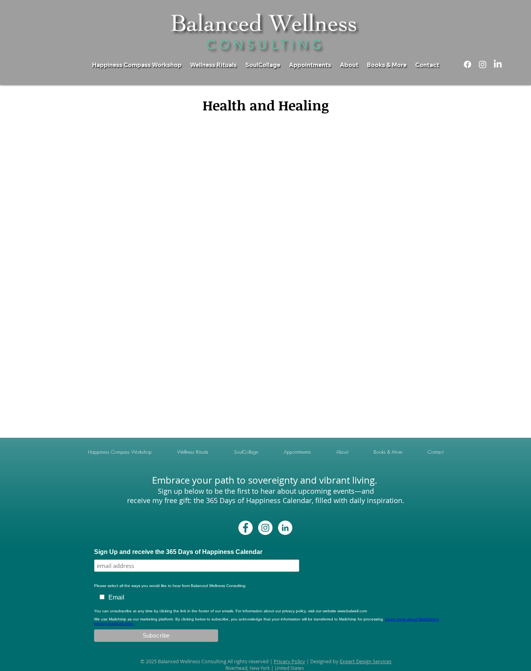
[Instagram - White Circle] (265, 528)
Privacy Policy (289, 661)
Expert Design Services (365, 661)
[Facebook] (467, 64)
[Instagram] (482, 64)
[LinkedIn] (498, 64)
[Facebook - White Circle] (245, 528)
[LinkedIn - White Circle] (285, 528)
